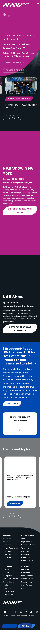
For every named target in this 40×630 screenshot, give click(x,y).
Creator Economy (10, 582)
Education (7, 557)
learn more (12, 403)
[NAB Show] (19, 5)
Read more (23, 504)
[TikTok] (31, 612)
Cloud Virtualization (10, 579)
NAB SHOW (7, 535)
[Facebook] (10, 612)
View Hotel (25, 548)
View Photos (7, 551)
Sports (5, 585)
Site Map (24, 588)
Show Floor (7, 554)
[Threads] (36, 612)
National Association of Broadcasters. (15, 615)
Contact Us (25, 572)
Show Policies (26, 585)
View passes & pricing (19, 98)
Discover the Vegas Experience (20, 328)
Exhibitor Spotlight (10, 591)
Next (14, 118)
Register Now (26, 542)
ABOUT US (25, 566)
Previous (5, 118)
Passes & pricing (15, 69)
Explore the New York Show (20, 210)
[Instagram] (15, 612)
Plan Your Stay (26, 557)
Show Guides (8, 594)
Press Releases (27, 576)
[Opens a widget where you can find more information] (26, 626)
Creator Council (27, 579)
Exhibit (5, 542)
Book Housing (8, 545)
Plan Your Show (27, 560)
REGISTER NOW (9, 626)
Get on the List (8, 539)
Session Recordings (10, 548)
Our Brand (25, 569)
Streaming (7, 588)
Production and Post (22, 493)
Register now (13, 61)
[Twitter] (21, 612)
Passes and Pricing (28, 545)
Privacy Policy (26, 582)
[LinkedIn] (26, 612)
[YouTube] (5, 612)
